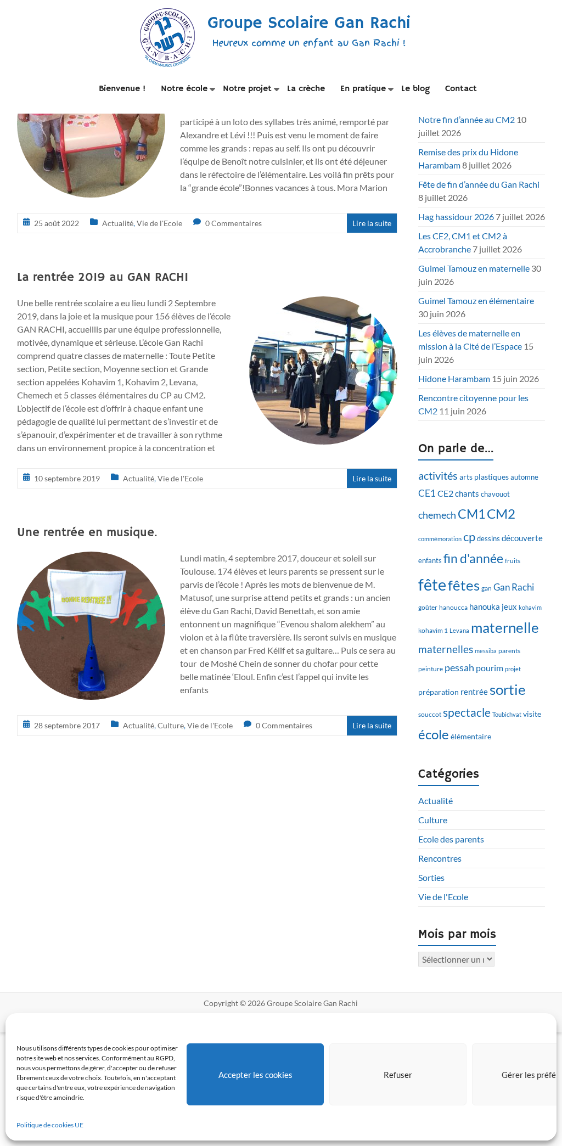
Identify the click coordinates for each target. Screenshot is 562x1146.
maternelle (505, 627)
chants (467, 493)
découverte (522, 538)
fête (432, 584)
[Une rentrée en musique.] (91, 559)
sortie (508, 689)
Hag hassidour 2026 (456, 216)
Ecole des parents (451, 839)
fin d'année (473, 558)
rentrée (474, 691)
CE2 (445, 493)
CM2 (501, 513)
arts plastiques (484, 476)
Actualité (117, 223)
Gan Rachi (513, 587)
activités (438, 475)
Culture (171, 725)
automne (524, 477)
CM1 (471, 513)
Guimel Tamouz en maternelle (474, 268)
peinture (430, 668)
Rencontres (440, 858)
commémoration (440, 538)
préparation (438, 691)
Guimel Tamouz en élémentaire (476, 300)
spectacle (467, 712)
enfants (430, 560)
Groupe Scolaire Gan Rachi (309, 23)
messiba (486, 650)
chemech (437, 515)
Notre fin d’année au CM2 (466, 119)
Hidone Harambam (454, 378)
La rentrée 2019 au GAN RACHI (102, 277)
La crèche (306, 88)
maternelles (445, 649)
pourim (489, 667)
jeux (509, 606)
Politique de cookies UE (49, 1125)
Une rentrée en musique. (87, 533)
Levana (459, 630)
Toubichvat (506, 714)
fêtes (464, 585)
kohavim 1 (433, 630)
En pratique (363, 88)
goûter (427, 607)
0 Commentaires (233, 223)
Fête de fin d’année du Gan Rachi (478, 184)
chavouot (495, 494)
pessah (459, 667)
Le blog (415, 88)
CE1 (427, 493)
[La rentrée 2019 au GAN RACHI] (323, 304)
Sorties (431, 877)
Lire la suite (371, 223)
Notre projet (247, 88)
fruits (512, 560)
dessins (488, 538)
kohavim (530, 607)
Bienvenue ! (122, 88)
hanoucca (453, 607)
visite (532, 713)
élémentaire (471, 736)
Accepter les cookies (255, 1075)
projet (513, 668)
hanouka (484, 606)
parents (509, 650)
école (433, 734)
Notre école (184, 88)
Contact (461, 88)
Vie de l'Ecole (159, 223)
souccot (429, 714)
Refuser (398, 1075)
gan (486, 588)
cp (469, 536)
